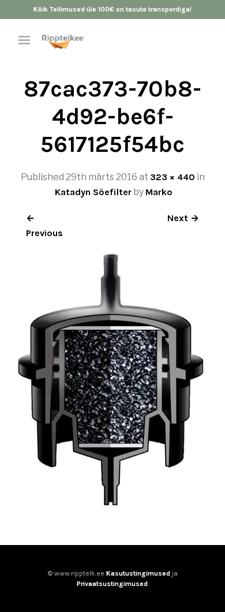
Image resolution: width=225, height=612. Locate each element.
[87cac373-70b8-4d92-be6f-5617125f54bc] (110, 503)
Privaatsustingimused (112, 584)
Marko (158, 191)
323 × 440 (172, 176)
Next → (183, 217)
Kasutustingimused (138, 573)
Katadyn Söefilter (93, 191)
